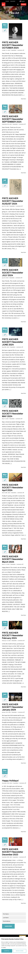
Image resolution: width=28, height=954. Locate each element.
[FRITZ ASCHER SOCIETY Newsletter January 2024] (15, 697)
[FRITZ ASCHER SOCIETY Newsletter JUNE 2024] (15, 332)
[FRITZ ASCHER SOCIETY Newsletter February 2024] (15, 625)
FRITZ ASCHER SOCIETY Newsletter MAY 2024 (12, 414)
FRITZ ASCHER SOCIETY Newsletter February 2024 (12, 635)
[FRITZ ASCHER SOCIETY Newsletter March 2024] (15, 549)
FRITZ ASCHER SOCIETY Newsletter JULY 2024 (12, 273)
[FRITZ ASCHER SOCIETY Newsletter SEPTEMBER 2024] (15, 109)
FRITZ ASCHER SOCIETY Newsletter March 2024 (12, 559)
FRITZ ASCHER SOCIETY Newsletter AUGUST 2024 (12, 201)
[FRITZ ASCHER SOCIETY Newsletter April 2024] (15, 477)
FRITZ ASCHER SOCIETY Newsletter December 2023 (12, 852)
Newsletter (13, 50)
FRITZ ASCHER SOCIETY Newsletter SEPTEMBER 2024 (12, 119)
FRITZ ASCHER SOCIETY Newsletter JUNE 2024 (12, 342)
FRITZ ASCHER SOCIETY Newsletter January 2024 (12, 707)
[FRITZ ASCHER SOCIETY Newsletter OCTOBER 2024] (15, 31)
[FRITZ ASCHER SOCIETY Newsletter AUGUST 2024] (15, 187)
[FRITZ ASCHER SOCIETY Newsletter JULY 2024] (15, 262)
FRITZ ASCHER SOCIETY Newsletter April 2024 (12, 487)
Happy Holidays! (10, 780)
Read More (23, 98)
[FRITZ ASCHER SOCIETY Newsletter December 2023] (15, 841)
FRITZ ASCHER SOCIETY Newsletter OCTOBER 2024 (12, 45)
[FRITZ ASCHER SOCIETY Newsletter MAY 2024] (15, 403)
